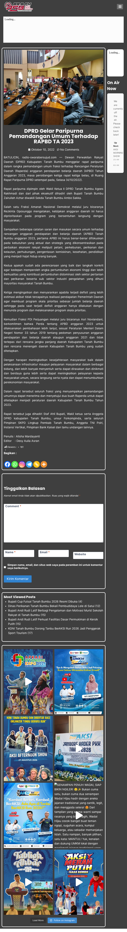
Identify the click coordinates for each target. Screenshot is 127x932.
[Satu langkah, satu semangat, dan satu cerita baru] (28, 815)
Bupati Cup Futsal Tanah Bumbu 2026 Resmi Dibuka (43, 601)
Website (80, 554)
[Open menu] (120, 6)
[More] (44, 462)
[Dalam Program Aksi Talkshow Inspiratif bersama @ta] (28, 748)
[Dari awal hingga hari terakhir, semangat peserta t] (78, 882)
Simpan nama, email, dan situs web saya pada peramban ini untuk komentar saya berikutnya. (55, 566)
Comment (13, 506)
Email (45, 552)
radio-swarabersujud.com (39, 157)
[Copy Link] (36, 462)
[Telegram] (29, 462)
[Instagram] (22, 462)
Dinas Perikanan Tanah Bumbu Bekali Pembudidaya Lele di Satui (51, 606)
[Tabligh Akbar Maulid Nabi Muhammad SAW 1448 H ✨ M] (28, 882)
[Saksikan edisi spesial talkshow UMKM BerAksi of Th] (78, 681)
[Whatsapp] (14, 462)
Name (10, 552)
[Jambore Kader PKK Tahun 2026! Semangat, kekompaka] (78, 748)
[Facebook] (7, 462)
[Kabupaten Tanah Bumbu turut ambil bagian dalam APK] (28, 681)
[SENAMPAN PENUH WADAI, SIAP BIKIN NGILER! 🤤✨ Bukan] (78, 815)
